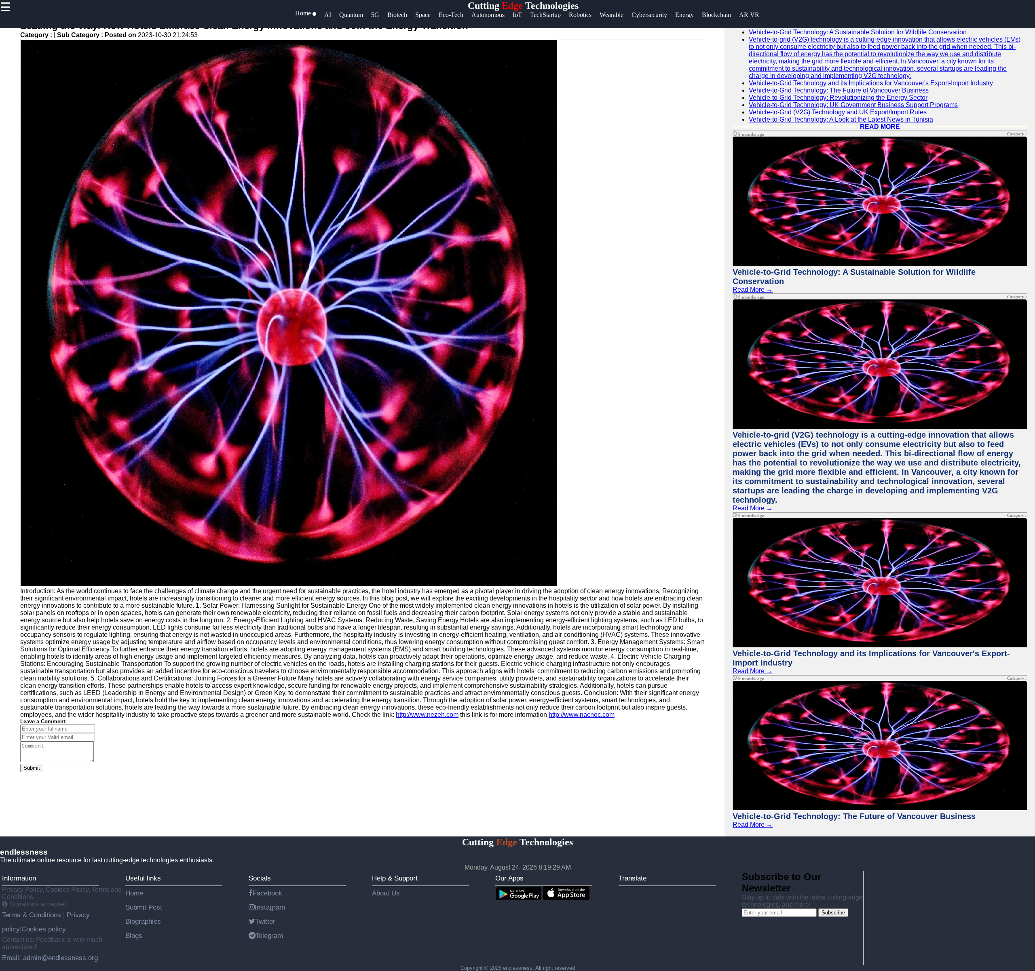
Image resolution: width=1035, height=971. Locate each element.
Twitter (265, 921)
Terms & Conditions (32, 915)
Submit (31, 768)
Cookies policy (43, 929)
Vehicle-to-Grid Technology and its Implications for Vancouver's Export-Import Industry (871, 83)
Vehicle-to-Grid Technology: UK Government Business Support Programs (853, 104)
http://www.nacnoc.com (582, 714)
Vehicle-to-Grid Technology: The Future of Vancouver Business (839, 90)
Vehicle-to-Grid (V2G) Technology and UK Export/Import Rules (838, 112)
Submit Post (143, 907)
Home (134, 893)
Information (19, 878)
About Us (386, 893)
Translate (632, 878)
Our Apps (509, 878)
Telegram (269, 935)
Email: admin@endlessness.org (50, 958)
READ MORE (880, 126)
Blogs (133, 935)
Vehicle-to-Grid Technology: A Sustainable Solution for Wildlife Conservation (858, 32)
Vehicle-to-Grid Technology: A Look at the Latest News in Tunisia (841, 119)
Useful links (143, 878)
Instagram (270, 907)
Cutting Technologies (523, 5)
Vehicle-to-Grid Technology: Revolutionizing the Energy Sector (838, 97)
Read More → (753, 289)
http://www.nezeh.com (427, 714)
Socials (260, 878)
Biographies (143, 921)
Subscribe (833, 913)
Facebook (267, 893)
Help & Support (395, 878)
